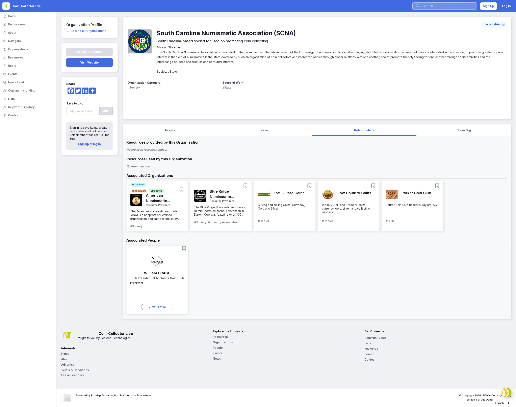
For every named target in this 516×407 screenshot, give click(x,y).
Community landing (18, 90)
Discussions (13, 24)
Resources (12, 57)
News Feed (13, 82)
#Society (134, 87)
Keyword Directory (18, 107)
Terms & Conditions (75, 370)
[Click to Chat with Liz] (506, 392)
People (218, 347)
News (217, 358)
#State (227, 87)
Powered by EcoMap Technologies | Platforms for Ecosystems (113, 395)
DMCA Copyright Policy (497, 395)
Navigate (11, 41)
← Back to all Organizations (86, 30)
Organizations (15, 49)
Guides (10, 115)
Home (9, 16)
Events (10, 74)
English (499, 403)
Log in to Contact (89, 51)
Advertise (68, 364)
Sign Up (488, 6)
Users (9, 65)
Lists (8, 98)
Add (106, 111)
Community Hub (375, 337)
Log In (506, 6)
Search (369, 354)
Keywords (371, 348)
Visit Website (89, 62)
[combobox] (502, 403)
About (9, 32)
